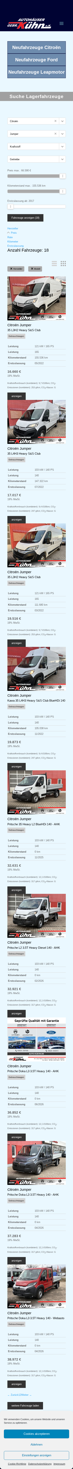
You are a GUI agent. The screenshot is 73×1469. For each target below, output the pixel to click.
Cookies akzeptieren (37, 1433)
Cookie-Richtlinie (17, 1464)
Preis (14, 232)
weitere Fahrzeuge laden (25, 1405)
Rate (10, 237)
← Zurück (12, 1394)
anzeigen (16, 396)
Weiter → (26, 1394)
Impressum (59, 1464)
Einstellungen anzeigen (36, 1455)
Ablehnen (36, 1444)
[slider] (62, 176)
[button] (62, 121)
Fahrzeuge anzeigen (25, 217)
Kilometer (12, 241)
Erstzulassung (15, 245)
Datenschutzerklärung (40, 1464)
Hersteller (12, 228)
